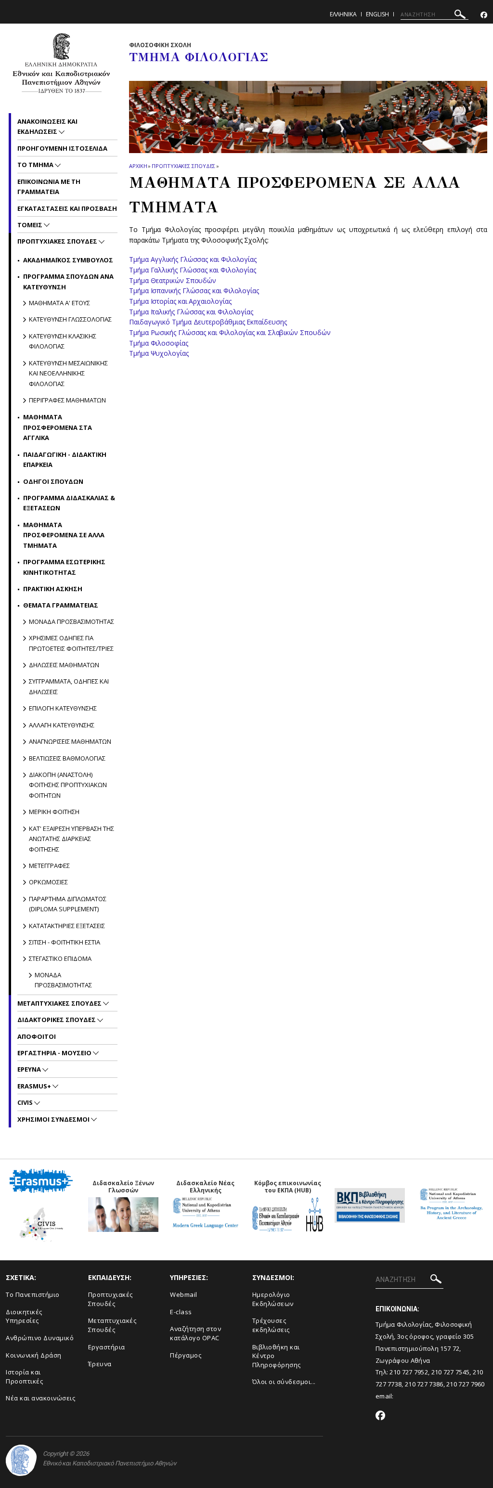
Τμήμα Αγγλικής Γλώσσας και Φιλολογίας (193, 259)
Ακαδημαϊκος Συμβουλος (68, 260)
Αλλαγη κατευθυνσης (61, 725)
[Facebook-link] (483, 15)
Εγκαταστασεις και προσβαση (67, 208)
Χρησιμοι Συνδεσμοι (54, 1119)
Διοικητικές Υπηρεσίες (24, 1316)
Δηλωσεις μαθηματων (64, 664)
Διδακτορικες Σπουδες (57, 1019)
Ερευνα (29, 1069)
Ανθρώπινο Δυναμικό (40, 1337)
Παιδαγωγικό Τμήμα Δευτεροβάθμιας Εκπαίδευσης (207, 321)
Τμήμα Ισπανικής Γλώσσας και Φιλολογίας (194, 290)
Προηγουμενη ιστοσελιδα (62, 148)
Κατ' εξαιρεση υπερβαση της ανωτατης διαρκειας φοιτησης (71, 839)
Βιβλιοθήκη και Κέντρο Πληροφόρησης (276, 1356)
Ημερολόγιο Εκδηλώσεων (273, 1299)
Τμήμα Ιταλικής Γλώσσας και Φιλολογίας (191, 311)
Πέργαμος (185, 1355)
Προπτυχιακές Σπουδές (110, 1299)
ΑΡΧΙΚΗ (138, 165)
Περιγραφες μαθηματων (67, 400)
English (377, 14)
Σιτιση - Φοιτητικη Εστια (64, 942)
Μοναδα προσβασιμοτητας (71, 621)
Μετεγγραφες (49, 865)
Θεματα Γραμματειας (60, 605)
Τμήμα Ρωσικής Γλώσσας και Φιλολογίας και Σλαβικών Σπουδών (230, 332)
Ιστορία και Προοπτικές (24, 1376)
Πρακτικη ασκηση (52, 588)
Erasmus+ (34, 1086)
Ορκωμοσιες (48, 882)
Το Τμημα (36, 164)
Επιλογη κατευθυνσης (63, 708)
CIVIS (25, 1102)
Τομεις (30, 224)
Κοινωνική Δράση (34, 1355)
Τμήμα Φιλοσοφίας (159, 343)
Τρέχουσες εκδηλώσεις (271, 1325)
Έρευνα (100, 1363)
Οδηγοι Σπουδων (53, 481)
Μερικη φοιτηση (54, 811)
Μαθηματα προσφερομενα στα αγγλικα (57, 427)
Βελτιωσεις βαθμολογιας (67, 758)
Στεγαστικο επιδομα (60, 958)
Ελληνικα (343, 14)
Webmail (183, 1294)
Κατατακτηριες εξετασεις (67, 925)
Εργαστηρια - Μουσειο (55, 1052)
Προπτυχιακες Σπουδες (183, 165)
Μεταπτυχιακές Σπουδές (112, 1325)
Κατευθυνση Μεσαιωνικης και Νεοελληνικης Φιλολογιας (68, 373)
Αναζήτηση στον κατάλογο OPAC (195, 1333)
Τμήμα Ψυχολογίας (159, 353)
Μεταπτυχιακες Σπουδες (60, 1003)
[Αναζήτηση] (460, 15)
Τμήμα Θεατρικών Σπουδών (172, 280)
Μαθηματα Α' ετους (59, 302)
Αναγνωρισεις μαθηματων (70, 741)
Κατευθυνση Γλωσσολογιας (70, 319)
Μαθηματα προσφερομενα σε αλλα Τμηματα (63, 535)
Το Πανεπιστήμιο (33, 1294)
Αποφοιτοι (36, 1036)
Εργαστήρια (106, 1347)
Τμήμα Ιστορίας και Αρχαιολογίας (180, 301)
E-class (181, 1311)
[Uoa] (21, 1460)
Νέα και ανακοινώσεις (40, 1398)
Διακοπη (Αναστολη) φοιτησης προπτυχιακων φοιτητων (68, 785)
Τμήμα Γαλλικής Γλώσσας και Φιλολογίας (192, 269)
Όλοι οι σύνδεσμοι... (284, 1381)
